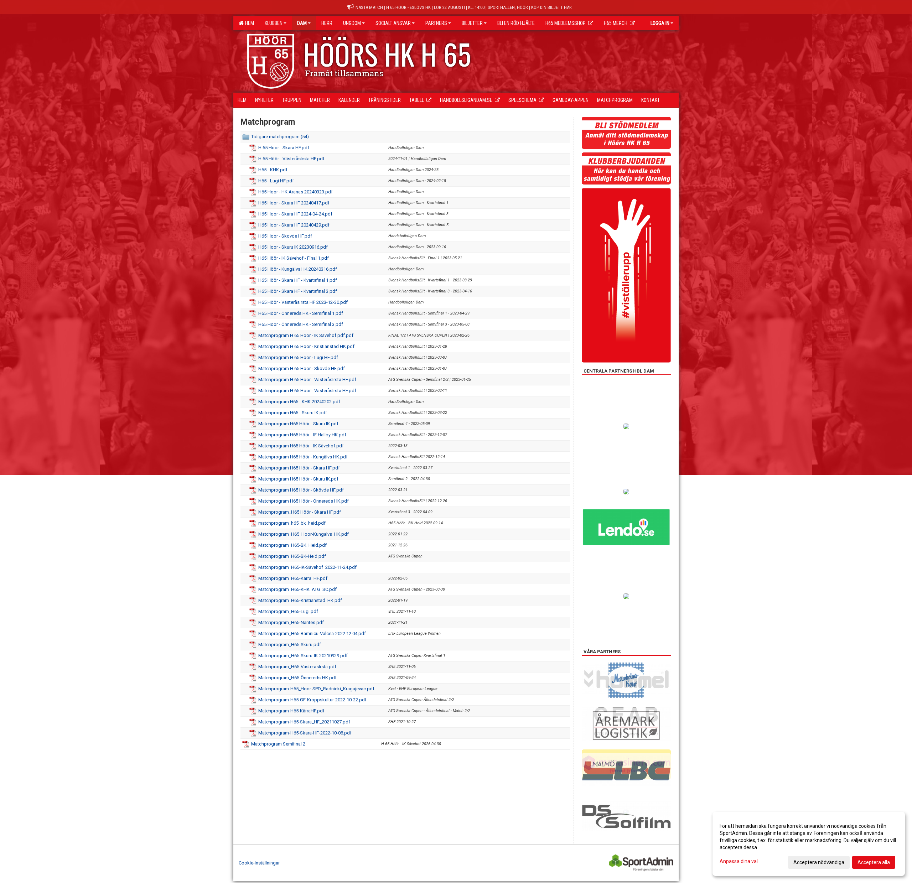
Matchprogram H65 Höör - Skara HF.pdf (299, 468)
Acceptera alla (873, 862)
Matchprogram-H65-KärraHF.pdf (291, 710)
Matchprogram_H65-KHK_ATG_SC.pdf (297, 589)
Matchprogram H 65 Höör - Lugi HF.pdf (298, 357)
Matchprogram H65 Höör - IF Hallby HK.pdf (302, 434)
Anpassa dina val (739, 861)
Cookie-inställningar (259, 863)
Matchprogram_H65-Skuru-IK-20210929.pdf (303, 655)
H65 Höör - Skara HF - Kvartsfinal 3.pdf (297, 291)
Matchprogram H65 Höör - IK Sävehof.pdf (301, 445)
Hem (248, 23)
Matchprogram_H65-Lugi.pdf (288, 611)
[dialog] (808, 844)
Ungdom (352, 23)
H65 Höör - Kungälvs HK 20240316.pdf (297, 269)
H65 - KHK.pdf (272, 169)
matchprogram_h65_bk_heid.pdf (292, 523)
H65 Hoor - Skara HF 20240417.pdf (294, 203)
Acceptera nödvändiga (818, 862)
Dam (302, 23)
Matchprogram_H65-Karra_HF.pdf (292, 578)
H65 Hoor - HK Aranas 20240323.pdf (295, 191)
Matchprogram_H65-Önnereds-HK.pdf (297, 677)
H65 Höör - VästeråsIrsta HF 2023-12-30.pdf (303, 302)
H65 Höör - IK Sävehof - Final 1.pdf (293, 258)
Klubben (274, 23)
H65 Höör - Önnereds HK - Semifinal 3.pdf (300, 324)
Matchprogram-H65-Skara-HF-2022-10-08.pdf (305, 733)
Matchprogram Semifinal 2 (278, 744)
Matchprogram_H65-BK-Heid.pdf (292, 556)
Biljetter (472, 23)
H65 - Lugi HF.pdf (276, 180)
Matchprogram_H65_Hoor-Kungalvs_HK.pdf (303, 534)
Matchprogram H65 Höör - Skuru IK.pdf (298, 423)
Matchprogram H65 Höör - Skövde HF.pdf (301, 490)
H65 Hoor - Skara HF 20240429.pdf (294, 225)
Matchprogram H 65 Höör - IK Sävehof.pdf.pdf (305, 335)
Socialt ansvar (393, 23)
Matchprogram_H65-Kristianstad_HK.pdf (300, 600)
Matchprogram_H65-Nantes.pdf (291, 622)
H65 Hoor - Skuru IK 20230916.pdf (293, 247)
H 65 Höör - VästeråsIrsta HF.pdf (291, 158)
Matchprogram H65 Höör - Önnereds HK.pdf (303, 501)
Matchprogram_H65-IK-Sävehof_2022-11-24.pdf (307, 567)
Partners (436, 23)
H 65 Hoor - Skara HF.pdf (283, 147)
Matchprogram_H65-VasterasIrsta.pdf (297, 666)
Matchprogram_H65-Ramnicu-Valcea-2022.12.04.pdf (312, 633)
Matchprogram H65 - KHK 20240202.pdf (299, 401)
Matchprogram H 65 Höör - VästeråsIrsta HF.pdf (307, 379)
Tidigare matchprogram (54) (280, 136)
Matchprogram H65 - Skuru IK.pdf (292, 412)
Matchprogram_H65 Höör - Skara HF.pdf (299, 512)
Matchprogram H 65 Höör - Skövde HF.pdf (301, 368)
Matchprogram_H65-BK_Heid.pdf (292, 545)
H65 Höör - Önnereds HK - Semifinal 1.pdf (300, 313)
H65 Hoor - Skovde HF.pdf (285, 236)
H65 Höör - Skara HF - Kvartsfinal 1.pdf (297, 280)
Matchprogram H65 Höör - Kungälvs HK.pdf (303, 456)
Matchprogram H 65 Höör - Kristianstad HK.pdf (306, 346)
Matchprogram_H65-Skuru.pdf (289, 644)
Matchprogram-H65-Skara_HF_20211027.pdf (304, 721)
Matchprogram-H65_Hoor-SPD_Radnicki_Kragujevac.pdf (316, 688)
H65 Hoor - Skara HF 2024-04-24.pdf (295, 214)
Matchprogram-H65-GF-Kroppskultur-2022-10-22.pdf (312, 699)
